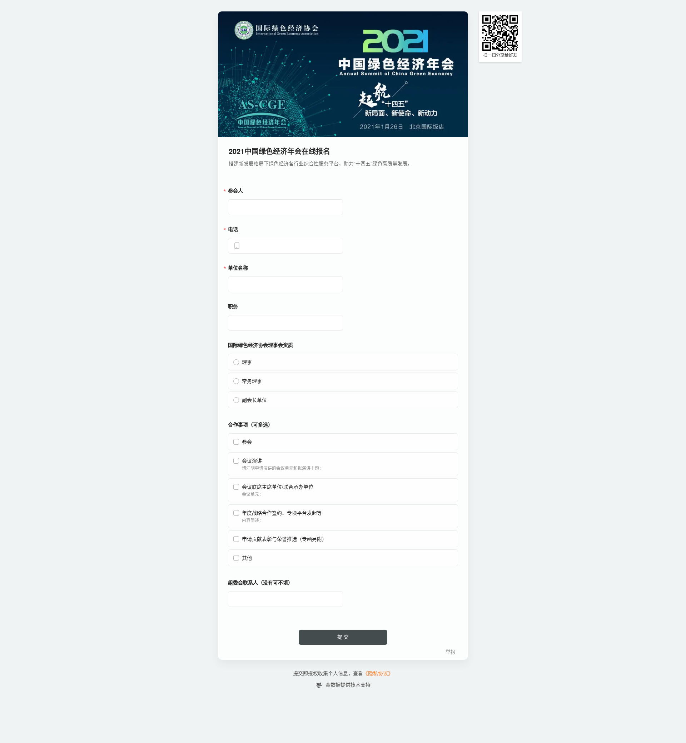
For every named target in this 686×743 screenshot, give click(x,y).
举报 (451, 652)
